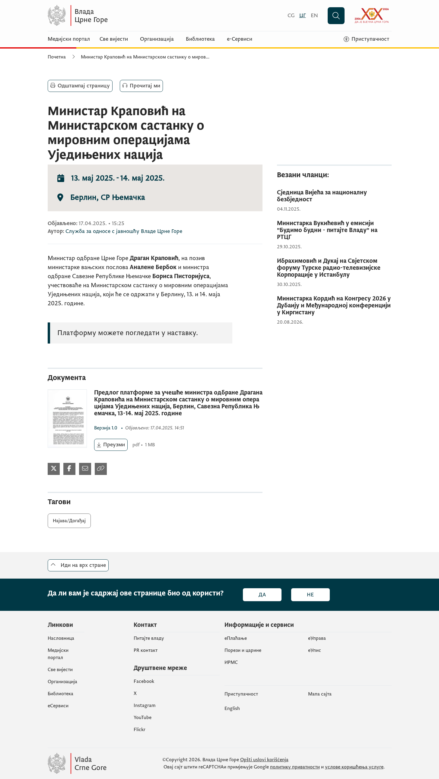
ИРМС (231, 662)
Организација (157, 39)
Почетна (57, 57)
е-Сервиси (239, 39)
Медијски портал (69, 39)
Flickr (139, 730)
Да (262, 595)
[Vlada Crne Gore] (106, 15)
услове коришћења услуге (354, 767)
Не (310, 595)
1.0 (106, 428)
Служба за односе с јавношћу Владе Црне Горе (123, 231)
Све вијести (114, 39)
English (232, 708)
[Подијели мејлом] (85, 469)
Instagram (145, 705)
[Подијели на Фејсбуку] (69, 469)
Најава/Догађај (69, 521)
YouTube (142, 718)
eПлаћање (235, 638)
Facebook (144, 681)
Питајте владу (149, 638)
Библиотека (200, 39)
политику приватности (295, 767)
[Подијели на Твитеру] (54, 469)
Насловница (61, 638)
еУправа (317, 638)
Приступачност (241, 694)
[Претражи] (336, 15)
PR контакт (145, 650)
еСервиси (58, 706)
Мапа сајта (320, 694)
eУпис (314, 650)
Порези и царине (242, 650)
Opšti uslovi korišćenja (264, 760)
